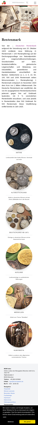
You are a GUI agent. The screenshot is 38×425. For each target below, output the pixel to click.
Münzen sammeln (9, 391)
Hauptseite (7, 389)
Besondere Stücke (9, 393)
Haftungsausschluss (10, 402)
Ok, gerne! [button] (27, 421)
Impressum (7, 397)
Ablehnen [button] (11, 421)
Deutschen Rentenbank (26, 46)
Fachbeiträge (8, 395)
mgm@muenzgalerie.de (16, 381)
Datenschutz (7, 400)
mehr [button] (4, 417)
